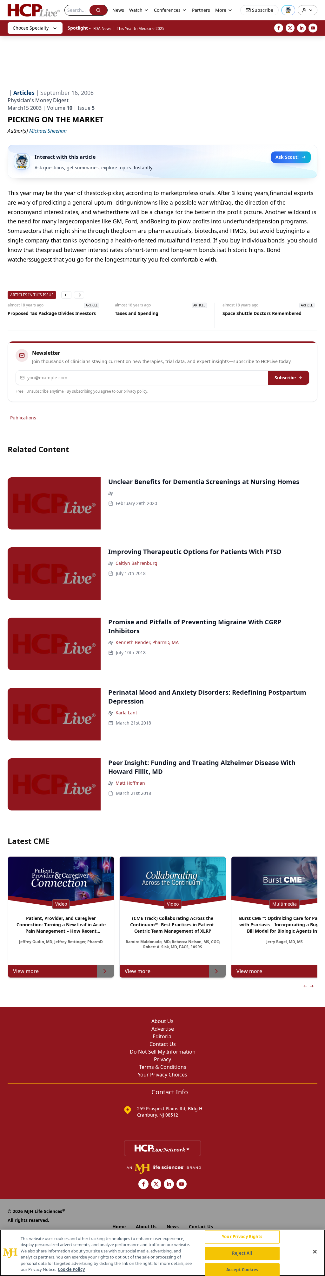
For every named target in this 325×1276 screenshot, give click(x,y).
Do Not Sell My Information (163, 1051)
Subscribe (285, 378)
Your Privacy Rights (242, 1237)
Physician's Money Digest (38, 100)
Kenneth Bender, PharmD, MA (147, 642)
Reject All (242, 1253)
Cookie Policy (71, 1269)
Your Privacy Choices (162, 1074)
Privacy (162, 1059)
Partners (201, 10)
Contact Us (162, 1044)
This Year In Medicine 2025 (140, 28)
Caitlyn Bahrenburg (136, 563)
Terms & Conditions (162, 1066)
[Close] (315, 1252)
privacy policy (135, 391)
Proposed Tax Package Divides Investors (52, 313)
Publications (23, 418)
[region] (162, 1252)
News (118, 10)
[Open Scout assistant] (288, 10)
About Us (162, 1021)
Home (119, 1226)
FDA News (102, 28)
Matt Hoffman (130, 783)
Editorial (163, 1036)
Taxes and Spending (136, 313)
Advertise (162, 1028)
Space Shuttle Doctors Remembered (262, 313)
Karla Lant (126, 713)
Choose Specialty (31, 28)
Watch (136, 10)
